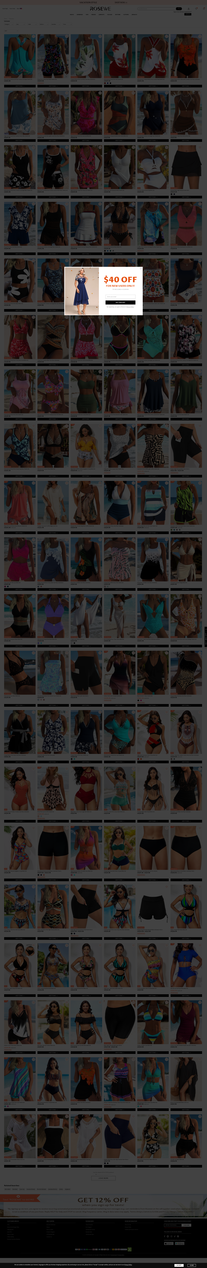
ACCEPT (179, 1265)
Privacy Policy (128, 1264)
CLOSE (192, 1265)
